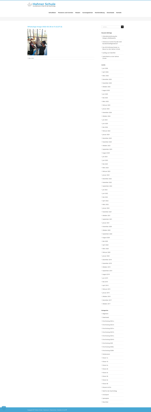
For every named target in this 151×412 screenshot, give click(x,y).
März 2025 (106, 101)
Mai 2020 (105, 241)
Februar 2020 (106, 252)
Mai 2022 (105, 197)
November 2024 (107, 112)
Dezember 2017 (107, 300)
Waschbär (105, 402)
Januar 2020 (106, 256)
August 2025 (106, 90)
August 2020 (106, 237)
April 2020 (105, 245)
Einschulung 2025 (108, 343)
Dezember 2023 (107, 138)
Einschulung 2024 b (108, 339)
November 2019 (107, 263)
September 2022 (107, 186)
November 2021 (107, 212)
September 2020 (107, 234)
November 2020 (107, 226)
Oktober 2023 (106, 145)
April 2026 (105, 72)
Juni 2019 (105, 278)
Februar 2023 (106, 171)
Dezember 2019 (107, 259)
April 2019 (105, 285)
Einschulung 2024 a (108, 336)
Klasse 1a (105, 358)
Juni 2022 (105, 193)
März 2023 (106, 167)
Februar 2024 (106, 131)
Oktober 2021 (106, 215)
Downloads (106, 317)
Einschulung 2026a (108, 347)
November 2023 (107, 142)
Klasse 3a (105, 372)
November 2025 (107, 83)
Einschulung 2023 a (108, 328)
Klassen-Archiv (107, 387)
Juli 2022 (105, 190)
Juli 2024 (105, 120)
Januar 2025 (106, 109)
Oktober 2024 (106, 116)
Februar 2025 (106, 105)
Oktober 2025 (106, 87)
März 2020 (106, 248)
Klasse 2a (105, 365)
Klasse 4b (105, 383)
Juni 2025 (105, 94)
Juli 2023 (105, 156)
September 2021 (107, 219)
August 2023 (106, 153)
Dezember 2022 (107, 178)
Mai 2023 (105, 164)
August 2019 (106, 274)
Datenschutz (53, 410)
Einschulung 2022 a (108, 321)
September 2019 (107, 270)
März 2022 (106, 204)
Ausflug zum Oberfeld (109, 53)
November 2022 (107, 182)
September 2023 (107, 149)
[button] (4, 408)
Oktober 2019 (106, 267)
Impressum (46, 410)
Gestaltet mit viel (61, 410)
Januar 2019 (106, 293)
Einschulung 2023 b (108, 332)
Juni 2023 (105, 160)
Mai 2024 (105, 127)
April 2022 (105, 201)
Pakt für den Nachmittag (110, 391)
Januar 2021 (106, 223)
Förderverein (106, 354)
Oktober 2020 (106, 230)
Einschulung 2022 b (108, 325)
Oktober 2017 (106, 304)
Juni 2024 (105, 123)
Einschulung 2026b (108, 350)
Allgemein (105, 313)
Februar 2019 (106, 289)
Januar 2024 (106, 134)
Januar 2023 (106, 175)
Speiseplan (106, 398)
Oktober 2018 (106, 296)
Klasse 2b (105, 369)
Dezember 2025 (107, 79)
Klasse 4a (105, 380)
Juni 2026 (105, 68)
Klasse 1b (105, 361)
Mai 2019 (105, 282)
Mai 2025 (105, 98)
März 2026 (106, 75)
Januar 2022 (106, 208)
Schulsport (106, 394)
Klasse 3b (105, 376)
